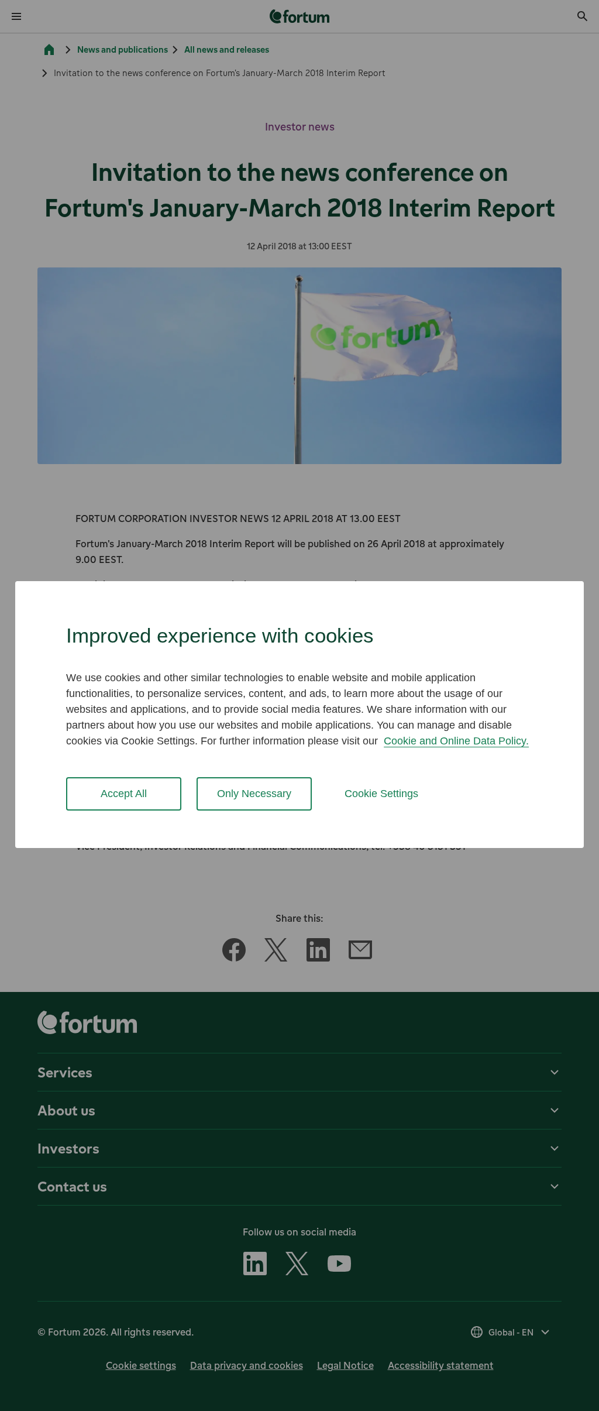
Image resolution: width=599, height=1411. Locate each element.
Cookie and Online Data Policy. (456, 741)
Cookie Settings (381, 793)
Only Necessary (254, 793)
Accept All (124, 793)
